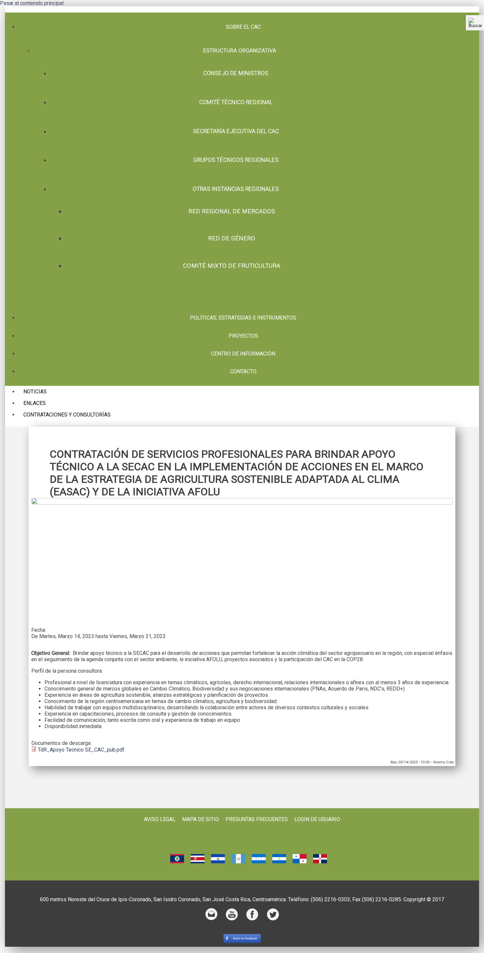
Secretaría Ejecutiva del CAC (236, 131)
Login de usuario (317, 819)
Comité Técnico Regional (236, 102)
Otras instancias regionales (236, 189)
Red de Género (231, 238)
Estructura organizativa (239, 50)
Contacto (243, 371)
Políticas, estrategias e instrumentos (243, 318)
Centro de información (243, 354)
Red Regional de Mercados (231, 211)
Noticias (35, 391)
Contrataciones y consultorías (67, 415)
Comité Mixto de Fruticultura (231, 265)
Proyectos (243, 336)
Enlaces (34, 403)
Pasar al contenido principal (32, 3)
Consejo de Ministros (235, 73)
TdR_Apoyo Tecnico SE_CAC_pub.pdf (81, 750)
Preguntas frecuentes (257, 819)
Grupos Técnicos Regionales (236, 160)
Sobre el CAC (243, 27)
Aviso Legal (159, 819)
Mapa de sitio (200, 819)
